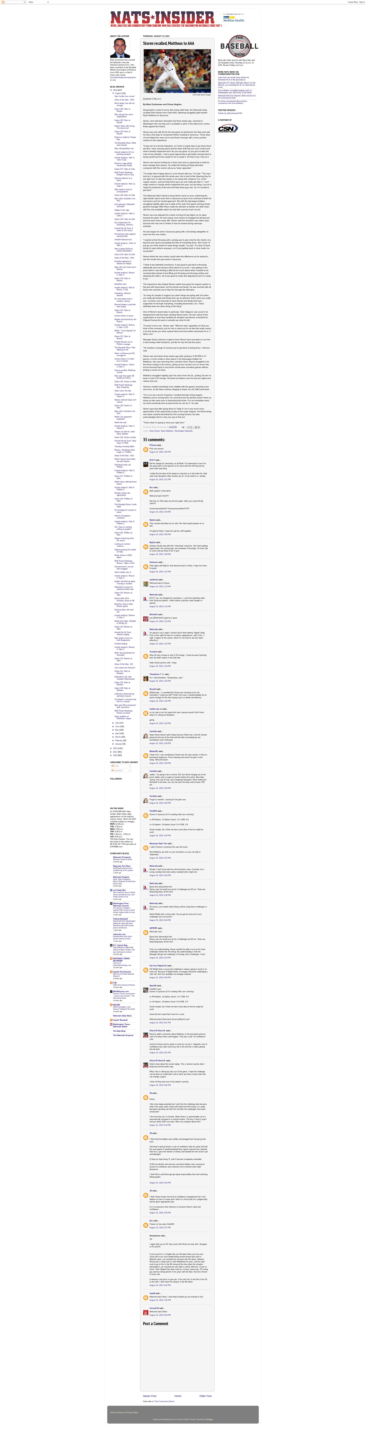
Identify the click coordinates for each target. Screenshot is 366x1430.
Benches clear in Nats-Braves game (124, 605)
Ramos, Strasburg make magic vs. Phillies (125, 451)
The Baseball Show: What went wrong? (125, 144)
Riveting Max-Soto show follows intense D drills (122, 937)
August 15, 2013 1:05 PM (160, 534)
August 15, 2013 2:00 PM (160, 788)
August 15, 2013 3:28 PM (160, 1213)
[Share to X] (193, 427)
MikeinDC (154, 751)
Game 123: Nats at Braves (122, 279)
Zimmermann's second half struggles (124, 568)
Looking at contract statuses (122, 545)
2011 (115, 752)
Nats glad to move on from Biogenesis (123, 639)
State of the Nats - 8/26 (124, 100)
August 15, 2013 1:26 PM (160, 701)
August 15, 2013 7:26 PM (160, 1300)
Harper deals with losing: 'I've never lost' (125, 127)
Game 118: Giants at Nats (125, 437)
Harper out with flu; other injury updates (125, 433)
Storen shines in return (124, 316)
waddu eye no (156, 709)
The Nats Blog (119, 1031)
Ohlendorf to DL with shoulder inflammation (125, 678)
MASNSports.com (121, 992)
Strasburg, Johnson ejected (123, 294)
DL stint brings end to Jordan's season (123, 300)
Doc (151, 488)
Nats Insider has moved (124, 96)
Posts (116, 766)
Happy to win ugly (122, 210)
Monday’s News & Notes (122, 859)
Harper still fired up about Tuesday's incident (125, 582)
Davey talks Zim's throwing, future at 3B (124, 599)
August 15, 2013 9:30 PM (160, 1315)
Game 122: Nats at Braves (122, 311)
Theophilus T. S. (157, 674)
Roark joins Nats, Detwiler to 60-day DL (125, 622)
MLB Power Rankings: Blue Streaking (124, 386)
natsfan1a (154, 580)
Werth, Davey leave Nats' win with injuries (125, 460)
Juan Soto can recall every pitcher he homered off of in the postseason (233, 78)
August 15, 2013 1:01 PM (160, 480)
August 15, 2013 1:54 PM (160, 723)
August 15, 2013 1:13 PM (160, 587)
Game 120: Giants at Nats (125, 382)
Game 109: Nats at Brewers (122, 689)
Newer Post (149, 1396)
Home (177, 1396)
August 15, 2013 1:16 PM (160, 644)
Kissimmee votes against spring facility (125, 235)
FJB (115, 983)
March (118, 737)
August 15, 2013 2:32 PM (160, 858)
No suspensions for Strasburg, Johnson (124, 224)
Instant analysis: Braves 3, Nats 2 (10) (125, 326)
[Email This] (188, 427)
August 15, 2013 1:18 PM (160, 666)
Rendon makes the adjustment (122, 494)
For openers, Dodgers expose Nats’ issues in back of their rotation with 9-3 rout (124, 910)
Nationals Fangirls (121, 877)
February (119, 741)
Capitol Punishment (122, 972)
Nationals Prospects (122, 857)
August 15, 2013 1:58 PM (160, 743)
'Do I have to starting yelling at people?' (123, 528)
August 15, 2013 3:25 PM (160, 1183)
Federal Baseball (120, 919)
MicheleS (154, 615)
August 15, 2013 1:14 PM (160, 607)
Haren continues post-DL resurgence (125, 354)
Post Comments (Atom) (164, 1401)
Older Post (205, 1396)
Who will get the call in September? (124, 116)
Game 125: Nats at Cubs (125, 219)
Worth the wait (120, 423)
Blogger (210, 1419)
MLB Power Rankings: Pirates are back (124, 712)
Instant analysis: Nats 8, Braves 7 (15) (125, 289)
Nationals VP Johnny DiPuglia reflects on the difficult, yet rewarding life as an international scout (236, 85)
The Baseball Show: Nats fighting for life (125, 349)
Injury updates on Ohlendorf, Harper (123, 717)
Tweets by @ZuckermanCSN (230, 113)
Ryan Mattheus (167, 431)
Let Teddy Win (119, 890)
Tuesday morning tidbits (124, 447)
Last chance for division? (125, 668)
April (117, 734)
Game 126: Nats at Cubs (125, 195)
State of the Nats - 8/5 (124, 664)
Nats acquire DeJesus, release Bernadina (124, 250)
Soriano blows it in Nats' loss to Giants (124, 360)
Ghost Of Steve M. (158, 1031)
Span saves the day (123, 391)
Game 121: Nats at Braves (122, 337)
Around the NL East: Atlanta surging (123, 633)
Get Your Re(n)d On (158, 966)
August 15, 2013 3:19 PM (160, 1125)
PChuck (153, 445)
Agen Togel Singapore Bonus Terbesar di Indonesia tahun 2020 (124, 881)
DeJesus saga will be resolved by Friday (123, 164)
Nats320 (116, 1005)
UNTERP (153, 928)
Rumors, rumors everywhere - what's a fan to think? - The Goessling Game (124, 996)
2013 (115, 90)
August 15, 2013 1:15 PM (160, 621)
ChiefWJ (153, 811)
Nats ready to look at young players (123, 191)
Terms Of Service (117, 1413)
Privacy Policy (132, 1413)
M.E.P (152, 460)
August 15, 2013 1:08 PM (160, 554)
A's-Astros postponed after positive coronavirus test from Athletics (232, 102)
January (118, 744)
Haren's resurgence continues (122, 517)
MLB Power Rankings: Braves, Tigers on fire (125, 562)
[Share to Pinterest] (198, 427)
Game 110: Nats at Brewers (122, 683)
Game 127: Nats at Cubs (125, 169)
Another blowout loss (123, 240)
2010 (115, 755)
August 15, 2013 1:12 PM (160, 572)
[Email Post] (183, 427)
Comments (118, 771)
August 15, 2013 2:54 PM (160, 978)
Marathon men (120, 284)
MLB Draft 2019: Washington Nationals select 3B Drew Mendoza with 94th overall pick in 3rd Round (124, 924)
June (117, 727)
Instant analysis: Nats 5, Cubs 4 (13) (125, 159)
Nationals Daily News (122, 1016)
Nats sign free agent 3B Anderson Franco (124, 377)
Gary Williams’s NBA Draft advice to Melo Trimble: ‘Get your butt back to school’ (124, 949)
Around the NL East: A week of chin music (124, 229)
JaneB (152, 1293)
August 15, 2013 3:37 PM (160, 1228)
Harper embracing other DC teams (124, 539)
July (117, 723)
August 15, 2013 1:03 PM (160, 512)
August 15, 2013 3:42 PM (160, 1285)
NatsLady (154, 595)
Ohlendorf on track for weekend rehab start (124, 588)
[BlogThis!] (190, 427)
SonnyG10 (154, 1308)
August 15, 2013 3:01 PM (160, 1023)
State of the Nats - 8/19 (124, 258)
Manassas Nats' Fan (158, 844)
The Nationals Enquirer (123, 1035)
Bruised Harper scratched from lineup (125, 306)
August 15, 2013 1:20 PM (160, 681)
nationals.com (119, 934)
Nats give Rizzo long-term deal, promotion (125, 706)
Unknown (154, 562)
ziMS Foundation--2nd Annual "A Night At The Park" (124, 1008)
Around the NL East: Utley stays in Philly (125, 442)
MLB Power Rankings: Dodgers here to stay (124, 174)
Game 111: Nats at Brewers (122, 672)
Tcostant (153, 652)
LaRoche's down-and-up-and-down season (125, 695)
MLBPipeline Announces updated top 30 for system (123, 869)
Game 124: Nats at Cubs (125, 254)
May (117, 730)
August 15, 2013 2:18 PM (160, 836)
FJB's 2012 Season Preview (124, 985)
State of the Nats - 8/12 (124, 456)
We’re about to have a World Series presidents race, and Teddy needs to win (124, 894)
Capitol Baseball (120, 1020)
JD (151, 1093)
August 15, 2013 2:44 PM (160, 920)
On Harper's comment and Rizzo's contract (125, 700)
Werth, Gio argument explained (123, 418)
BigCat (152, 520)
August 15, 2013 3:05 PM (160, 1085)
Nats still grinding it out (124, 149)
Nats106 (153, 986)
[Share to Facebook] (196, 427)
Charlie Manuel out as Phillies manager (124, 343)
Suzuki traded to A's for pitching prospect (124, 153)
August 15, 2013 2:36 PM (160, 875)
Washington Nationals (184, 431)
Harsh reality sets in (123, 572)
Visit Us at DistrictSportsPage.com (122, 964)
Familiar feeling (121, 644)
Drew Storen (155, 431)
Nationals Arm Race (122, 866)
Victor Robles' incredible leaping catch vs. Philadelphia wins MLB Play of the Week (235, 91)
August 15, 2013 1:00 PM (160, 452)
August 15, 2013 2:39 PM (160, 895)
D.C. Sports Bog (120, 945)
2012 (115, 748)
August (118, 93)
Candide (153, 731)
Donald (153, 689)
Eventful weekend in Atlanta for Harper (123, 262)
